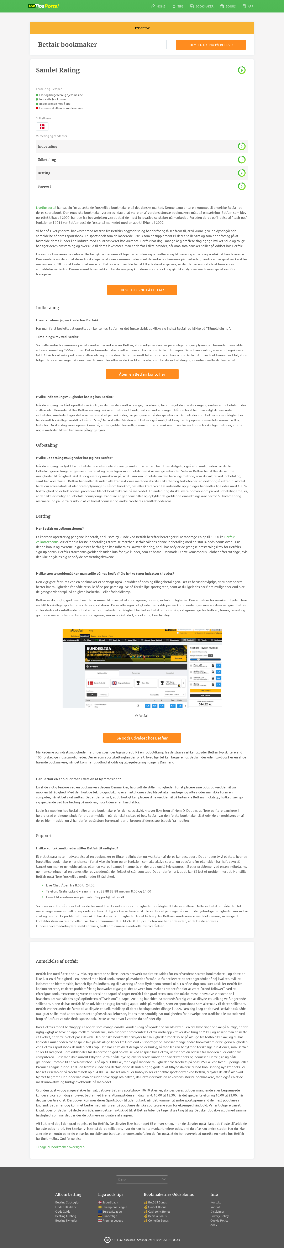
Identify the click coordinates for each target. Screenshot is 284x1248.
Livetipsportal (46, 207)
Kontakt (215, 1202)
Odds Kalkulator (65, 1207)
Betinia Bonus (157, 1216)
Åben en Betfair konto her (142, 374)
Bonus (230, 6)
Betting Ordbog (65, 1216)
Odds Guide (62, 1211)
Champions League (114, 1207)
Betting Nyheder (66, 1220)
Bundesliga (109, 1216)
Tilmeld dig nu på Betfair (211, 44)
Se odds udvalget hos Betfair (142, 737)
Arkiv (213, 1225)
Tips (180, 6)
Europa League (112, 1211)
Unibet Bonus (157, 1207)
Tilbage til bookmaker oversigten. (60, 1147)
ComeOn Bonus (158, 1220)
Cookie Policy (219, 1220)
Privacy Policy (219, 1216)
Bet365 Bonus (157, 1202)
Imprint (215, 1207)
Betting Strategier (67, 1202)
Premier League (112, 1220)
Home (160, 6)
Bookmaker (204, 6)
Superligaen (110, 1202)
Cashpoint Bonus (159, 1211)
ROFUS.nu (174, 1240)
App (250, 6)
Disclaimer (217, 1211)
